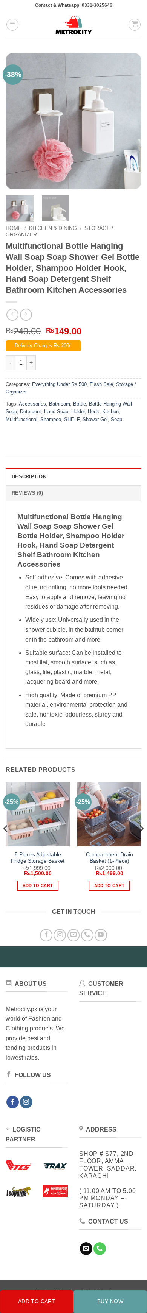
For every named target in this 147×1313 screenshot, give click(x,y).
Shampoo (50, 419)
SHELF (72, 419)
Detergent (30, 411)
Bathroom (59, 404)
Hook (93, 411)
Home (13, 228)
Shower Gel (95, 419)
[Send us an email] (73, 935)
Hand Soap (56, 411)
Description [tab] (29, 476)
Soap (116, 419)
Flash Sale (101, 384)
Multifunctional (21, 419)
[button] (12, 25)
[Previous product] (26, 314)
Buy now (110, 1301)
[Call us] (87, 935)
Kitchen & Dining (53, 228)
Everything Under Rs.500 (59, 384)
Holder (78, 411)
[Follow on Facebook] (46, 935)
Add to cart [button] (38, 885)
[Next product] (12, 314)
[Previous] (17, 121)
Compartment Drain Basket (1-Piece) (109, 858)
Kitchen (110, 411)
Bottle (79, 404)
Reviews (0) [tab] (27, 493)
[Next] (129, 121)
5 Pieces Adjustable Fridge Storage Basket (37, 858)
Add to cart (37, 1301)
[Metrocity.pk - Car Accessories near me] (73, 24)
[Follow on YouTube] (101, 935)
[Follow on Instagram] (60, 935)
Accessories (32, 404)
